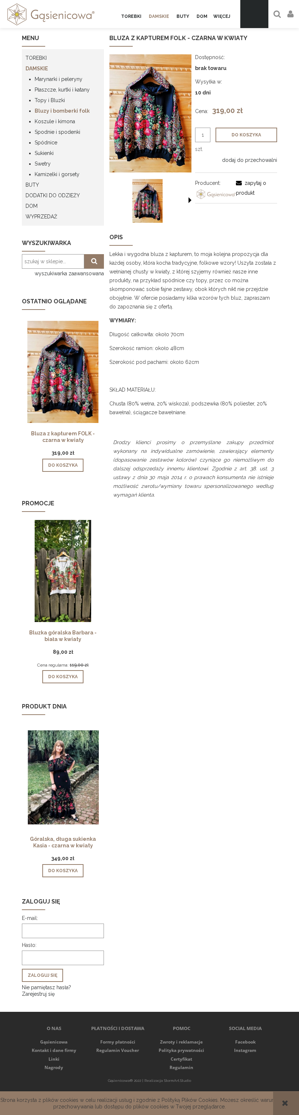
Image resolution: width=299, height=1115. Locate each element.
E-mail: (30, 918)
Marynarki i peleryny (58, 79)
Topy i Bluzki (50, 100)
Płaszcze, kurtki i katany (62, 90)
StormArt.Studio (177, 1081)
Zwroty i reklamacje (181, 1042)
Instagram (245, 1050)
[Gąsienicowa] (215, 194)
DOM (32, 206)
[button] (190, 200)
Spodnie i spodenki (57, 132)
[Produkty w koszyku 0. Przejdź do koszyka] (254, 14)
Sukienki (44, 153)
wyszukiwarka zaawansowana (69, 273)
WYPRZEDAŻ (41, 216)
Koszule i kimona (55, 121)
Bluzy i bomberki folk (62, 111)
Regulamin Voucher (117, 1050)
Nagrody (53, 1067)
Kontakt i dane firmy (54, 1050)
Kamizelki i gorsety (57, 174)
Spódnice (46, 142)
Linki (53, 1059)
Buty (32, 185)
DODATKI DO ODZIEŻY (53, 195)
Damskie (37, 68)
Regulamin (181, 1067)
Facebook (245, 1042)
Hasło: (29, 945)
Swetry (43, 164)
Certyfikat (181, 1059)
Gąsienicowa (53, 1042)
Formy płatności (117, 1042)
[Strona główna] (49, 14)
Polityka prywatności (181, 1050)
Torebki (36, 58)
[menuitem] (131, 16)
